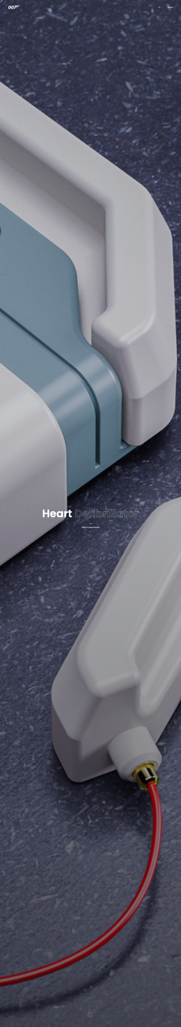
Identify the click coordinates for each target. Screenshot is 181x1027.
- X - (159, 7)
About (170, 7)
